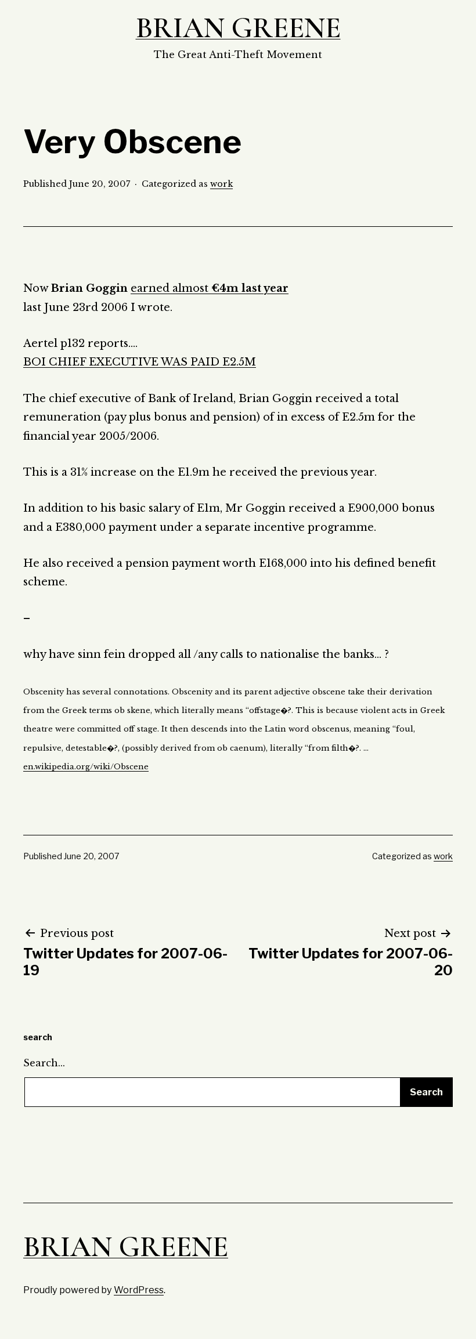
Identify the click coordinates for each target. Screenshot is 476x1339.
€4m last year (250, 288)
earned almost (171, 288)
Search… (44, 1063)
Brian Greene (238, 27)
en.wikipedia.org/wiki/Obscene (86, 767)
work (221, 184)
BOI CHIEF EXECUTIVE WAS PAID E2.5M (139, 362)
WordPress (139, 1289)
